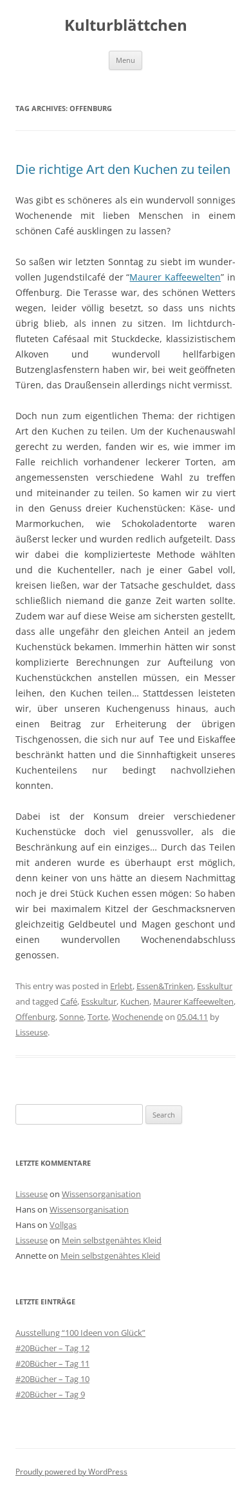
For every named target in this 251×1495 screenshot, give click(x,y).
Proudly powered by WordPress (71, 1471)
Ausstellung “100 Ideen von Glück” (80, 1332)
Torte (98, 1017)
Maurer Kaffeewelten (175, 277)
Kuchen (134, 1001)
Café (68, 1001)
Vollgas (63, 1225)
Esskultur (214, 986)
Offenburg (35, 1017)
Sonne (71, 1017)
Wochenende (137, 1017)
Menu (125, 60)
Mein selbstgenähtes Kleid (112, 1240)
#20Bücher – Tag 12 (52, 1348)
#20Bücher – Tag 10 (52, 1379)
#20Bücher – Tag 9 (50, 1394)
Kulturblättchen (125, 25)
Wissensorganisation (101, 1194)
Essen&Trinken (164, 986)
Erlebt (121, 986)
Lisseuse (31, 1032)
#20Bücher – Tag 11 (52, 1363)
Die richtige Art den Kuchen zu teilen (122, 169)
